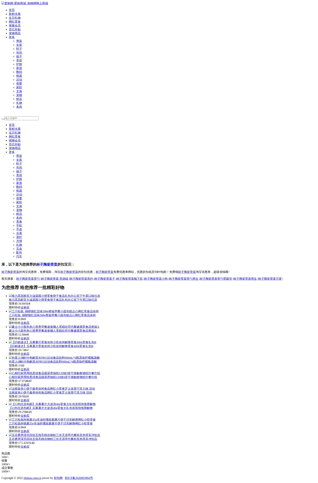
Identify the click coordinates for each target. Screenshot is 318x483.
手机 (19, 225)
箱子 (19, 56)
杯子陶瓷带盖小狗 (156, 278)
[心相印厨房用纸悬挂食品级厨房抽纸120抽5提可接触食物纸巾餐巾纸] (54, 373)
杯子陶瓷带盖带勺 (28, 278)
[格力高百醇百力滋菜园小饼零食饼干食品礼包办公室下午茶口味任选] (54, 295)
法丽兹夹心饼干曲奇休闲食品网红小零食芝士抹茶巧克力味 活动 (50, 392)
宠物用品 (15, 33)
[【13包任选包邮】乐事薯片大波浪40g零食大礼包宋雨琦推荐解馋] (52, 404)
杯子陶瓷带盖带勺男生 (183, 278)
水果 (19, 233)
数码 (19, 71)
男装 (19, 41)
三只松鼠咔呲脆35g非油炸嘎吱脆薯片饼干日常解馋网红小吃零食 (51, 423)
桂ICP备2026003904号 (79, 478)
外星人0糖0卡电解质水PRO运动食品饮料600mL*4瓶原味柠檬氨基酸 (53, 361)
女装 (19, 44)
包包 (19, 52)
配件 (19, 252)
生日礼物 (15, 17)
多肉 (19, 106)
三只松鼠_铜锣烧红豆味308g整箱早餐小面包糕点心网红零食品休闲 (52, 315)
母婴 (19, 83)
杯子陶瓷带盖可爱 (270, 278)
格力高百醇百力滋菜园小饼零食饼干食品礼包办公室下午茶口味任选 (53, 299)
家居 (19, 68)
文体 (19, 91)
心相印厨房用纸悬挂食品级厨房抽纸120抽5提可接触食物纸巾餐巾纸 (53, 377)
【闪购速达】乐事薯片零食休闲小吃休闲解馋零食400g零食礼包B (51, 346)
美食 (19, 221)
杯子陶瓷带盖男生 (245, 278)
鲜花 (19, 99)
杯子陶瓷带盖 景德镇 (54, 278)
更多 (12, 37)
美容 (19, 60)
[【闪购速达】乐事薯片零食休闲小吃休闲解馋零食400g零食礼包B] (52, 342)
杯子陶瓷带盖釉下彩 (129, 278)
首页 (12, 10)
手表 (19, 229)
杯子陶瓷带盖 (46, 264)
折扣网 (58, 478)
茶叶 (19, 237)
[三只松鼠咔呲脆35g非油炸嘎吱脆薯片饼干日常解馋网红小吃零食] (52, 419)
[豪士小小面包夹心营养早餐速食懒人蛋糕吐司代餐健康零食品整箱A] (54, 326)
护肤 (19, 64)
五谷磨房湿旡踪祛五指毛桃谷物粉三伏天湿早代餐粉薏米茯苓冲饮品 (53, 438)
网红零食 (15, 21)
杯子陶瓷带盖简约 (81, 278)
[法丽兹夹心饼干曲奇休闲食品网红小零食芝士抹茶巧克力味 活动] (52, 388)
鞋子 (19, 48)
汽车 (19, 256)
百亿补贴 (15, 29)
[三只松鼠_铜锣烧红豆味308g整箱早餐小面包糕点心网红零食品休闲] (54, 311)
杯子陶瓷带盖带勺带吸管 (216, 278)
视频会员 (15, 25)
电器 (19, 75)
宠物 (19, 95)
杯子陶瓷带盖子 (104, 278)
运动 (19, 79)
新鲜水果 (15, 13)
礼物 (19, 102)
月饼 (19, 241)
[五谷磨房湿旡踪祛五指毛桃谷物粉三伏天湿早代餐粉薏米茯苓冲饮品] (54, 435)
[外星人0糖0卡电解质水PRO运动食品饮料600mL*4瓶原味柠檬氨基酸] (54, 357)
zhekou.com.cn (32, 478)
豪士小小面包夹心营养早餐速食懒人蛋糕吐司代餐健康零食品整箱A (52, 330)
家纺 (19, 87)
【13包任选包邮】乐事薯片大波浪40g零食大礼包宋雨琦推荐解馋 (51, 408)
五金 (19, 248)
